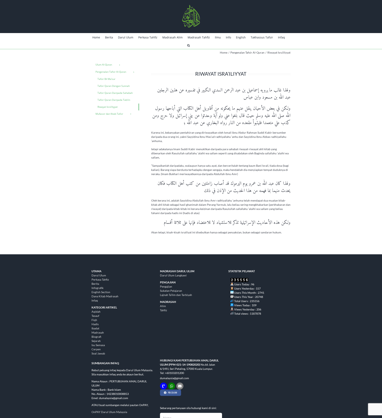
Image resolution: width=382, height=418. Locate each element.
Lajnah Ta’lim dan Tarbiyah (176, 295)
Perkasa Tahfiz (100, 279)
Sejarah (96, 341)
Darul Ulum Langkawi (173, 275)
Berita (95, 283)
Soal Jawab (98, 353)
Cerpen (96, 349)
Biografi (96, 336)
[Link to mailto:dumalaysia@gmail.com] (179, 386)
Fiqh (94, 320)
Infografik (97, 288)
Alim (163, 306)
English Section (101, 292)
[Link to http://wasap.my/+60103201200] (171, 386)
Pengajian (166, 286)
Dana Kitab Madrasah (105, 296)
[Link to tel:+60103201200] (163, 386)
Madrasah (98, 332)
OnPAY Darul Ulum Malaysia (109, 412)
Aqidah (96, 311)
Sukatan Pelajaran (171, 290)
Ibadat (95, 328)
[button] (188, 45)
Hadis (95, 324)
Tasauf (95, 315)
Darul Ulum (99, 275)
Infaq (95, 300)
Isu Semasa (98, 345)
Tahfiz (163, 310)
